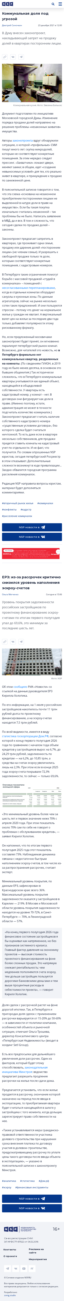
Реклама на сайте (36, 1251)
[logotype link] (10, 4)
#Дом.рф (44, 1181)
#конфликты (9, 509)
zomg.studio (10, 1295)
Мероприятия (38, 1259)
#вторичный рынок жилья (17, 503)
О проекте (10, 1256)
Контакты (9, 1249)
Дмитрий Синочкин (12, 25)
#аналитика (9, 1181)
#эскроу (6, 1187)
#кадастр (26, 509)
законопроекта (23, 140)
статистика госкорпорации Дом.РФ (25, 736)
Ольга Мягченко (10, 594)
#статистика (27, 1181)
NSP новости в (29, 527)
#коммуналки (45, 503)
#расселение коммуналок (17, 516)
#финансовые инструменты (31, 1187)
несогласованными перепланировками (28, 288)
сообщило (20, 687)
